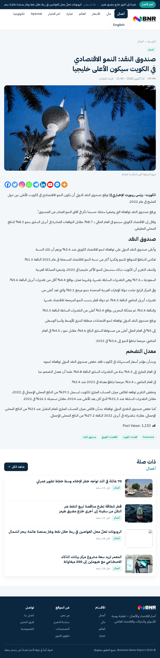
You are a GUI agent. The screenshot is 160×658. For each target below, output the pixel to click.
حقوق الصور (62, 636)
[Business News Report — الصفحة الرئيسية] (144, 19)
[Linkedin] (43, 185)
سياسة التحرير (62, 622)
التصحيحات (63, 629)
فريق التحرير (27, 622)
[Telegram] (36, 185)
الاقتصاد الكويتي (109, 437)
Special (36, 13)
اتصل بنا (29, 615)
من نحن (65, 615)
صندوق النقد (89, 437)
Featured (148, 437)
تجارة (69, 13)
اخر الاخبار (54, 13)
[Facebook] (8, 185)
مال (108, 13)
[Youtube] (50, 185)
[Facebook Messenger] (57, 185)
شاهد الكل (18, 467)
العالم (82, 13)
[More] (64, 185)
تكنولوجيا (19, 13)
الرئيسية (152, 41)
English (119, 25)
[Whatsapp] (29, 185)
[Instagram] (22, 185)
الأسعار (96, 13)
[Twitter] (15, 185)
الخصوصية (27, 629)
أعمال (121, 13)
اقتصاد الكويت (130, 437)
